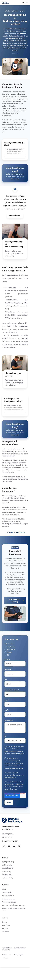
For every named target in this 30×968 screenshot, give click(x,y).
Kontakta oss (6, 925)
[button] (23, 3)
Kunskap (5, 884)
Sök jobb (5, 928)
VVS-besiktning (7, 865)
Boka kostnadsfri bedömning (14, 600)
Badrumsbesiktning (8, 895)
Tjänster (5, 857)
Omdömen (5, 932)
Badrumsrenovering (8, 899)
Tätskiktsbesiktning (8, 868)
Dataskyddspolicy (18, 754)
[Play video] (15, 66)
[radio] (15, 647)
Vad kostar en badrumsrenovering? (13, 905)
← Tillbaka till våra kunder (15, 532)
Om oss (5, 917)
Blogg (4, 889)
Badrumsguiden (7, 892)
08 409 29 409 (13, 841)
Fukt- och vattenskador (9, 902)
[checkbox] (15, 651)
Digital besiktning (7, 878)
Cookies (6, 958)
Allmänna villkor (6, 955)
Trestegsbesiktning (8, 862)
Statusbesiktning (7, 875)
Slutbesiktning (6, 871)
